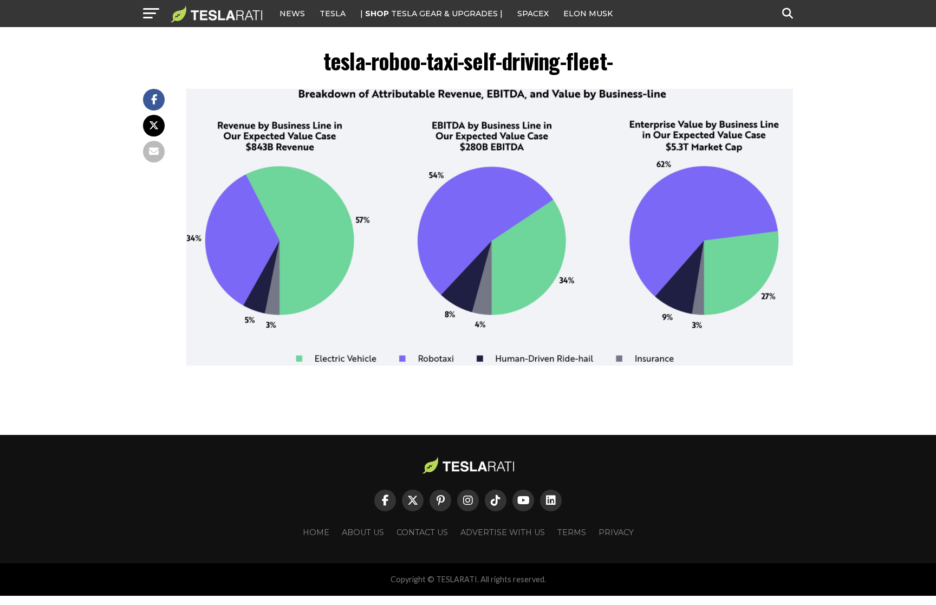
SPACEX (533, 13)
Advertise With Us (502, 532)
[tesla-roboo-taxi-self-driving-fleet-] (489, 362)
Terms (571, 532)
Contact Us (422, 532)
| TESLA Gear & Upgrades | (431, 13)
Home (316, 532)
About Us (363, 532)
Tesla (333, 13)
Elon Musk (588, 13)
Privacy (616, 532)
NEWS (292, 13)
